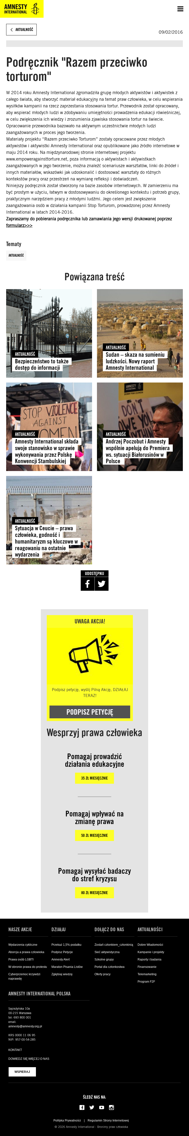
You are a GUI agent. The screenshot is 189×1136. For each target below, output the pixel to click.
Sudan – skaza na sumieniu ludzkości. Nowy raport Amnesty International (135, 361)
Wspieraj (22, 1072)
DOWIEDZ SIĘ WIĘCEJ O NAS (28, 1059)
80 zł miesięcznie (94, 892)
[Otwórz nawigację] (180, 9)
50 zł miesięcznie (94, 835)
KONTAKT (15, 1050)
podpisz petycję (89, 712)
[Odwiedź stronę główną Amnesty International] (22, 9)
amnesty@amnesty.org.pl (25, 1026)
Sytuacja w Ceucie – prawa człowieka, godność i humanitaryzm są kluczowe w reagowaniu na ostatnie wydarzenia (46, 541)
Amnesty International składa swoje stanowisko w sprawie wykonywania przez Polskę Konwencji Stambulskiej (47, 451)
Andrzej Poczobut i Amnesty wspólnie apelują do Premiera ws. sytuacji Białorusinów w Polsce (138, 451)
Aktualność (16, 255)
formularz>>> (19, 225)
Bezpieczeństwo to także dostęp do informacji (42, 364)
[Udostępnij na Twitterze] (102, 584)
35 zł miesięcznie (94, 778)
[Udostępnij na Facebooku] (87, 584)
